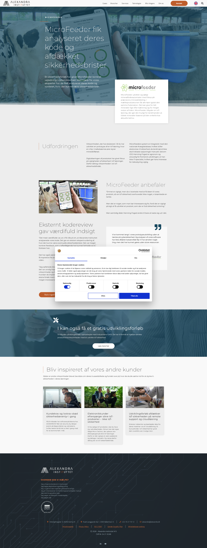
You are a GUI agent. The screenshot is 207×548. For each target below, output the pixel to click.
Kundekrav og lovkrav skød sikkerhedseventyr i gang (62, 415)
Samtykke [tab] (71, 258)
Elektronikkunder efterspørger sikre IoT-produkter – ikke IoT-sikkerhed (100, 417)
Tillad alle (134, 296)
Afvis (103, 296)
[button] (179, 3)
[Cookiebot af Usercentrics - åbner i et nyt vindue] (140, 250)
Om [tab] (135, 258)
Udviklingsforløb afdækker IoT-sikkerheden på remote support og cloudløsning (145, 416)
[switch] (91, 287)
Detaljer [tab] (104, 258)
